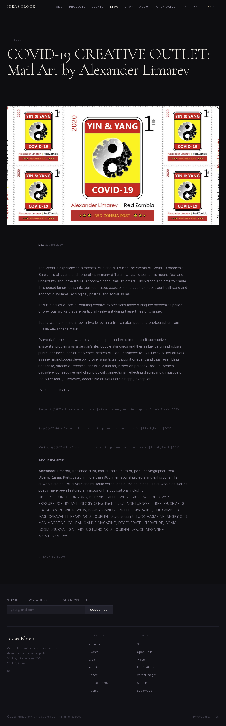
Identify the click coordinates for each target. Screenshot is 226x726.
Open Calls (166, 6)
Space (93, 675)
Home (58, 6)
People (93, 690)
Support (192, 6)
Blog (114, 6)
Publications (145, 667)
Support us (144, 690)
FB (15, 671)
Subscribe (98, 609)
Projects (77, 6)
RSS (216, 716)
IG (8, 671)
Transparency (98, 682)
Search (142, 682)
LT (217, 6)
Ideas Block (21, 6)
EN (210, 6)
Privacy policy (201, 716)
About (144, 6)
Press (141, 659)
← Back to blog (51, 556)
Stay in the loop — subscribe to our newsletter (48, 600)
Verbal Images (147, 675)
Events (98, 6)
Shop (129, 6)
